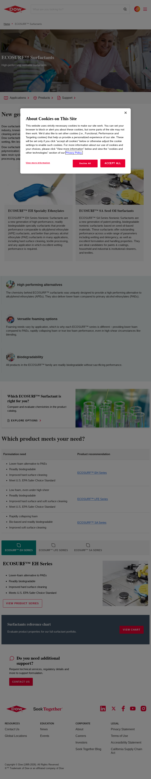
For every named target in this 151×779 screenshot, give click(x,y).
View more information (38, 163)
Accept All (113, 163)
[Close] (126, 113)
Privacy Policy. (74, 152)
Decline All (85, 163)
